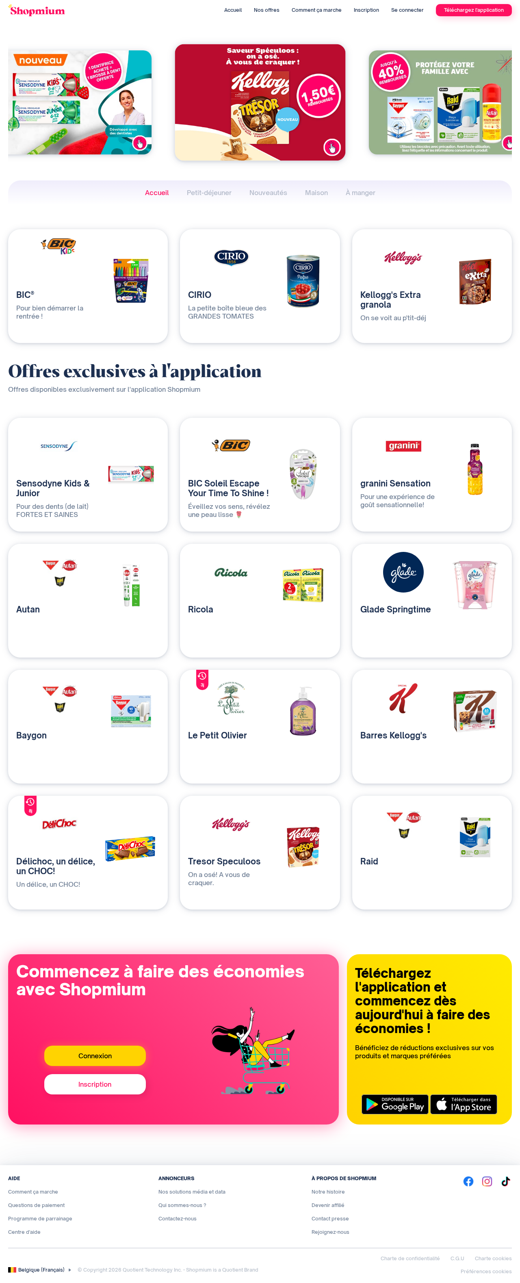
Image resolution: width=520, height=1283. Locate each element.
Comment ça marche (317, 10)
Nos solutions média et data (191, 1192)
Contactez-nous (177, 1219)
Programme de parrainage (40, 1219)
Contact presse (330, 1219)
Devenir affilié (328, 1205)
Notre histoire (328, 1192)
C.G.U (457, 1258)
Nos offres (267, 10)
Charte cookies (493, 1258)
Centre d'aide (24, 1232)
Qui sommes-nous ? (182, 1205)
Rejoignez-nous (330, 1232)
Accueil (233, 10)
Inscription (366, 10)
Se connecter (407, 10)
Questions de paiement (36, 1205)
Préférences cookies (486, 1271)
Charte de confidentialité (410, 1258)
